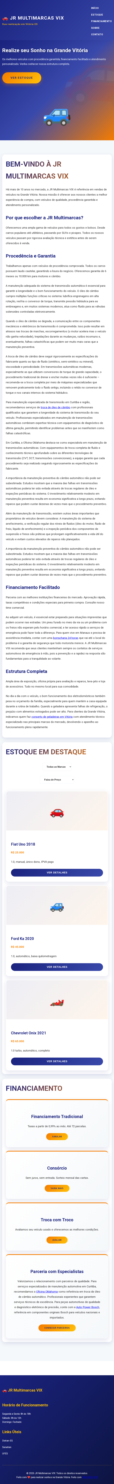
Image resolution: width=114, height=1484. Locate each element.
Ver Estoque (22, 77)
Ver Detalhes (57, 872)
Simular (57, 1137)
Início (95, 8)
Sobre (95, 27)
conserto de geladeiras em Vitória (52, 716)
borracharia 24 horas (65, 637)
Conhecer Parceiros (57, 1328)
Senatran (6, 1447)
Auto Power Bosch (87, 1307)
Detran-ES (7, 1440)
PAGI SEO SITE (90, 1477)
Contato (97, 34)
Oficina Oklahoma (47, 1291)
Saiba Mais (57, 1188)
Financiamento (101, 21)
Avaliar (57, 1240)
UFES (5, 1453)
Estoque (97, 14)
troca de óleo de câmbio (55, 407)
